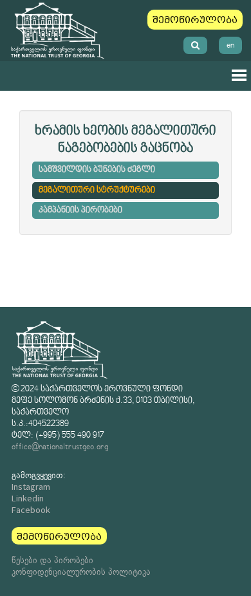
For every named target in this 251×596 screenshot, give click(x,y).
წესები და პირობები (52, 560)
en (230, 45)
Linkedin (28, 498)
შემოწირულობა (195, 20)
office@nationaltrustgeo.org (60, 447)
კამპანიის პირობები (80, 210)
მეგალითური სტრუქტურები (97, 190)
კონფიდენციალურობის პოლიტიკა (81, 571)
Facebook (31, 510)
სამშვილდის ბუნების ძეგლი (97, 169)
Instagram (31, 486)
